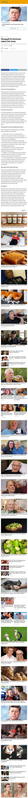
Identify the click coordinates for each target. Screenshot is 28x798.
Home (2, 36)
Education (6, 36)
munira (6, 48)
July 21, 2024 (12, 48)
